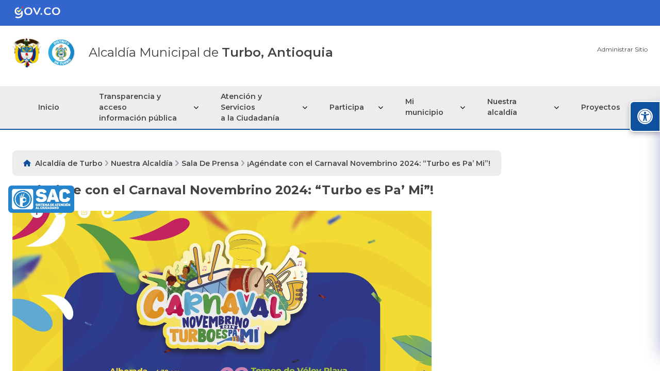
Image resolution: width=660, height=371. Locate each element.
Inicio (48, 107)
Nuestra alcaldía (502, 107)
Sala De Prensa (210, 163)
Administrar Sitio (622, 49)
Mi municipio (424, 107)
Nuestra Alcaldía (142, 163)
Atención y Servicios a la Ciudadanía (250, 107)
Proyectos (600, 107)
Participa (346, 107)
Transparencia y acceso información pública (138, 107)
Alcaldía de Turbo (69, 163)
